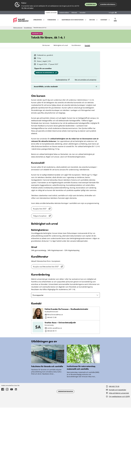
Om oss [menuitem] (92, 20)
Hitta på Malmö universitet (119, 393)
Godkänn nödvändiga (107, 4)
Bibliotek (74, 12)
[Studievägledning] (69, 80)
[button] (65, 86)
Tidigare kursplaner (40, 216)
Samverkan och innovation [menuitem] (73, 20)
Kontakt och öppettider (117, 390)
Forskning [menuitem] (51, 20)
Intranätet (82, 12)
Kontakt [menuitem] (104, 20)
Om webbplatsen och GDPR (119, 396)
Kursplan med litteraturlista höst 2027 (46, 266)
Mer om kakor (29, 8)
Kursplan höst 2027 (39, 209)
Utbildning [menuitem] (37, 20)
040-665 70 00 (114, 386)
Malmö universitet (51, 12)
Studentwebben (64, 12)
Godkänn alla (91, 4)
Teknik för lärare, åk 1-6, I (39, 27)
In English (112, 12)
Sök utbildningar (28, 27)
